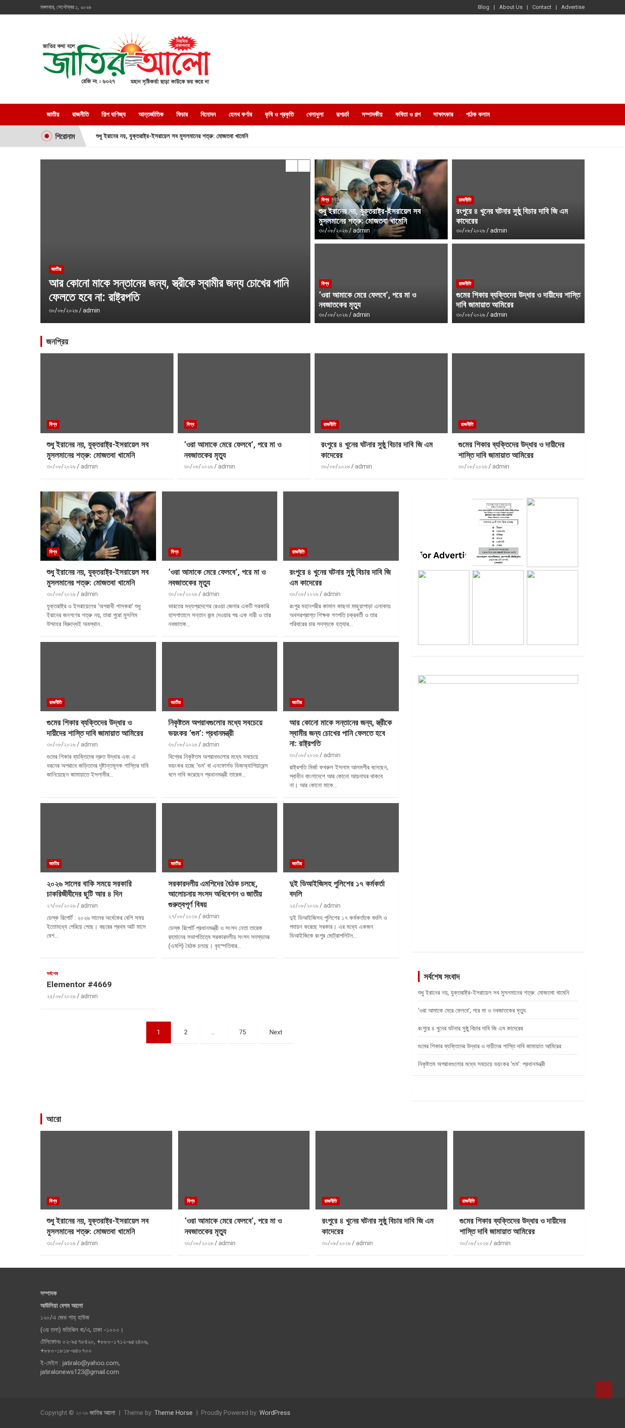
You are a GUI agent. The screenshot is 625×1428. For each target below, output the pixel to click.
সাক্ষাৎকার (443, 114)
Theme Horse (173, 1413)
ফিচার (182, 114)
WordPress (274, 1413)
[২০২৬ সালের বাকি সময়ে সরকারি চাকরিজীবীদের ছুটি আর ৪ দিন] (98, 837)
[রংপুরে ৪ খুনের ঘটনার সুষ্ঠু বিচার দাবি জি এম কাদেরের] (341, 526)
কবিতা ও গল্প (407, 114)
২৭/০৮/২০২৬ (61, 905)
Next (276, 1032)
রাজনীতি (80, 114)
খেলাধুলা (315, 114)
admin (91, 310)
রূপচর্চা (342, 114)
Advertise (573, 7)
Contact (541, 7)
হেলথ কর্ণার (240, 114)
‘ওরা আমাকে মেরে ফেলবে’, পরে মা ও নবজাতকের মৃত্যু (367, 299)
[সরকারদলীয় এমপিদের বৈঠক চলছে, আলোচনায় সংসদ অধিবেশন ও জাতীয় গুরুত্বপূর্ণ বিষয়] (220, 837)
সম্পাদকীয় (372, 114)
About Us (511, 7)
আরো (53, 1119)
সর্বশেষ (52, 974)
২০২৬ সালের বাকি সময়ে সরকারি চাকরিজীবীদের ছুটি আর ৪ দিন (89, 889)
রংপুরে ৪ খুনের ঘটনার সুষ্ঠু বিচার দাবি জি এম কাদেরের (512, 216)
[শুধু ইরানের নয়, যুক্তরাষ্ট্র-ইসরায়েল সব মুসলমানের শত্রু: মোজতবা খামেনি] (98, 526)
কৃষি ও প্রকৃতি (279, 114)
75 (242, 1032)
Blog (483, 7)
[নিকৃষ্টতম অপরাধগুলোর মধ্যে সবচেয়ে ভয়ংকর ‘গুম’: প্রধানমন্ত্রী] (220, 676)
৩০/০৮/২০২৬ (63, 310)
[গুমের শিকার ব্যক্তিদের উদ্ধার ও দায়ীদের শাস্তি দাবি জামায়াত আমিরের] (98, 676)
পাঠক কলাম (478, 114)
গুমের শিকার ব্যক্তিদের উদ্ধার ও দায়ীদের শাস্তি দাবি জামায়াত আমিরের (518, 299)
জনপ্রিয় (57, 341)
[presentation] (292, 166)
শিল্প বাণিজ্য (114, 114)
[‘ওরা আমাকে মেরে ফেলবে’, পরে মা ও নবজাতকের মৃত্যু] (220, 526)
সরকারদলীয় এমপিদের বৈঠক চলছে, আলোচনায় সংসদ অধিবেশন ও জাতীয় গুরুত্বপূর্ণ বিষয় (215, 894)
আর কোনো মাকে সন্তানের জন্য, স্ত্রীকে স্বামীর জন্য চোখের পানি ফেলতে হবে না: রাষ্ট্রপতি (341, 733)
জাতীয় (53, 114)
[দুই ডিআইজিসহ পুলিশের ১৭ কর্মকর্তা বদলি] (341, 837)
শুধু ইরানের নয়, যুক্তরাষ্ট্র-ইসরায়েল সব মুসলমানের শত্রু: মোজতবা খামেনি (172, 136)
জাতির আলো (102, 1413)
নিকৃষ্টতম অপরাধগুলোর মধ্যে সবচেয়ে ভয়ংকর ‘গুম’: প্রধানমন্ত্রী (215, 728)
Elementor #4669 (79, 984)
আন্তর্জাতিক (151, 114)
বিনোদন (208, 114)
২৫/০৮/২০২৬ (304, 905)
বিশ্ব (325, 200)
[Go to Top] (603, 1389)
